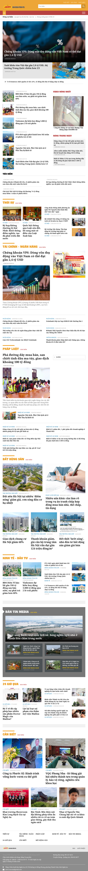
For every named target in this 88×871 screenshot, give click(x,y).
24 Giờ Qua (10, 684)
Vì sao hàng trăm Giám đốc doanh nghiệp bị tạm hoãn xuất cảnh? (57, 690)
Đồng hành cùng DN (10, 578)
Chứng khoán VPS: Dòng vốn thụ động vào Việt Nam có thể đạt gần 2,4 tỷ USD (26, 256)
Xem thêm (18, 203)
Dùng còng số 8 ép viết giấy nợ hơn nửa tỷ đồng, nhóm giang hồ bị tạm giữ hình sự (69, 144)
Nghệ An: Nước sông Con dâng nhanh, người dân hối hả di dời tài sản (31, 648)
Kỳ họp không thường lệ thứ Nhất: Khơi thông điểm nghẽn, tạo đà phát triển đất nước (65, 183)
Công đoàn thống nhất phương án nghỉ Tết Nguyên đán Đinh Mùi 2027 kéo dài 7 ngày (57, 210)
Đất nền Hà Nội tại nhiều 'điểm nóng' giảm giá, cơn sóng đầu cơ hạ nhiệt (22, 500)
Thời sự (8, 202)
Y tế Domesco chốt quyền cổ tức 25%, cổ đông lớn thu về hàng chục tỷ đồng (35, 82)
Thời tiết (66, 2)
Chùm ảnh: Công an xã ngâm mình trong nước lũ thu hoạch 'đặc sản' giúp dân (31, 663)
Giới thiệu (81, 2)
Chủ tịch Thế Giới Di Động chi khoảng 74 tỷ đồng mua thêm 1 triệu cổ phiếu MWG (21, 192)
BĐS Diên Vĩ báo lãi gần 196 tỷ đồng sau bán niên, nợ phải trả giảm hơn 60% (31, 96)
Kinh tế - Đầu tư (15, 558)
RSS (74, 848)
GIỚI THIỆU (81, 848)
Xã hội (5, 223)
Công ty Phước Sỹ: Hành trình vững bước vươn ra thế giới (21, 775)
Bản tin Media (17, 612)
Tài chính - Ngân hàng (20, 247)
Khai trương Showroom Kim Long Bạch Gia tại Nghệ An (15, 815)
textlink (58, 357)
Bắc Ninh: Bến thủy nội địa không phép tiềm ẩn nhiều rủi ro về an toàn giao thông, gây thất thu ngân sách (43, 817)
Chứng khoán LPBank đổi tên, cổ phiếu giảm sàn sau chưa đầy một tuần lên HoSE (21, 183)
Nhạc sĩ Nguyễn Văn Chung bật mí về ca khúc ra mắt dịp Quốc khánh (72, 815)
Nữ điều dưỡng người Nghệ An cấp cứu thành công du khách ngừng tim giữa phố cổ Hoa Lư (56, 713)
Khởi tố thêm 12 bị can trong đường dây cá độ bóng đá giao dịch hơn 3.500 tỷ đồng (69, 161)
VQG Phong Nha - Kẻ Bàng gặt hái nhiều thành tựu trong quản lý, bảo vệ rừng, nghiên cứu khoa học (65, 778)
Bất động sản (13, 459)
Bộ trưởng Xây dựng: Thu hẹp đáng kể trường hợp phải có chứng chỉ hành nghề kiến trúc (56, 231)
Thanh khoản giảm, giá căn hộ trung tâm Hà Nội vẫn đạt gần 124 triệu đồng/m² (44, 543)
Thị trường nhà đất (10, 493)
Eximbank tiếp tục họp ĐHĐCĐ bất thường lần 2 (64, 321)
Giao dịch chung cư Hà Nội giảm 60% (15, 540)
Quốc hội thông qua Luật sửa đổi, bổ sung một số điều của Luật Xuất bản (32, 230)
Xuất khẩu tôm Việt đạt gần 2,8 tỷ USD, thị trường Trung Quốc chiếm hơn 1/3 (32, 162)
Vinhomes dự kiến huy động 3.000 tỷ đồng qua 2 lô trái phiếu (31, 122)
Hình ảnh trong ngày (31, 652)
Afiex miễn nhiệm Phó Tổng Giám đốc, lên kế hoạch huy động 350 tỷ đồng (68, 152)
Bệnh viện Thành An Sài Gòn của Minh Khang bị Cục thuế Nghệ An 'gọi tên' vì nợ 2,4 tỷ (57, 701)
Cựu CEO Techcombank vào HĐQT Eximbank (19, 340)
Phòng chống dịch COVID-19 (22, 17)
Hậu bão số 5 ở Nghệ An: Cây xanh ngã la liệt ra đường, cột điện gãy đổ (70, 663)
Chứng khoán (51, 337)
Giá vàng (74, 2)
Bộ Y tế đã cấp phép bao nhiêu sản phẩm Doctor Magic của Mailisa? (11, 713)
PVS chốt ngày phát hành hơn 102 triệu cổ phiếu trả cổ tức (57, 564)
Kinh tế (47, 581)
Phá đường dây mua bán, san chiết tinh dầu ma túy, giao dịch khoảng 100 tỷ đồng (32, 109)
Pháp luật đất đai (52, 495)
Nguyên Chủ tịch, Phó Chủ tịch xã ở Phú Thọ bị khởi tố (31, 149)
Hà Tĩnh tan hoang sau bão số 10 (70, 647)
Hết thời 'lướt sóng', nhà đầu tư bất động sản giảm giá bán (71, 542)
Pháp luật (11, 349)
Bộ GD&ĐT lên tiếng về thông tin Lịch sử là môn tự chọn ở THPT (57, 220)
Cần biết (9, 734)
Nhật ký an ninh (24, 412)
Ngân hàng (7, 319)
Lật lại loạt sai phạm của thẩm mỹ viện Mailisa (31, 711)
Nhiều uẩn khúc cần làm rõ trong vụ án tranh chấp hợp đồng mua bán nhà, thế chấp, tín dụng (63, 503)
